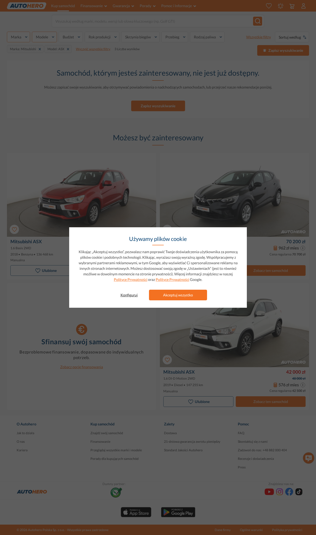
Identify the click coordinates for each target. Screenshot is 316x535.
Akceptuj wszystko (178, 295)
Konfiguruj (129, 295)
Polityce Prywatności (130, 279)
